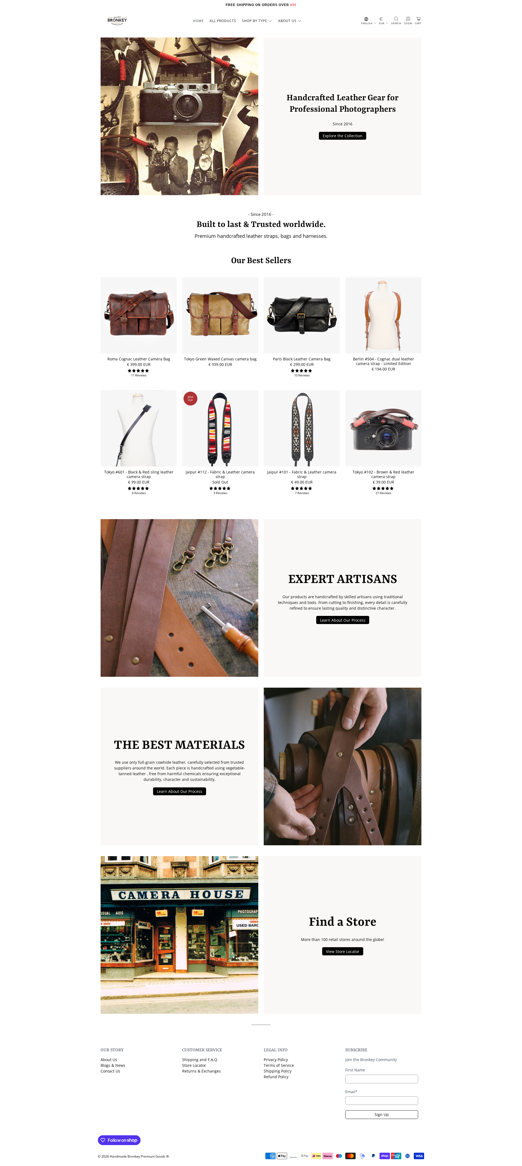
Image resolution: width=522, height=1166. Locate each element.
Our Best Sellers (261, 261)
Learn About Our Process (342, 620)
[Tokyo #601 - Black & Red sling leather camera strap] (139, 428)
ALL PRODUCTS (223, 20)
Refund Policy (276, 1076)
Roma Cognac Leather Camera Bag (138, 358)
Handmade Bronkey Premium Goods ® (139, 1156)
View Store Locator (342, 951)
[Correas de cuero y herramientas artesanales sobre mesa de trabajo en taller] (179, 598)
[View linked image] (179, 116)
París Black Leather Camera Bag (302, 358)
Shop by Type (254, 20)
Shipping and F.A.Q (199, 1059)
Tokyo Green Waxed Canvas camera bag (220, 358)
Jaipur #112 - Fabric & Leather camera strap (220, 474)
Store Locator (194, 1065)
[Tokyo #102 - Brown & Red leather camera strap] (383, 428)
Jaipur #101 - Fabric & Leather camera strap (301, 474)
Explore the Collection (342, 135)
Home (198, 20)
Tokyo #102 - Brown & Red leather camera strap (383, 474)
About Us (109, 1059)
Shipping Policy (277, 1071)
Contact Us (110, 1071)
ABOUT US (287, 20)
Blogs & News (113, 1065)
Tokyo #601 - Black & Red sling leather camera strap (138, 474)
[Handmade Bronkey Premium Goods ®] (117, 21)
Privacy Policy (276, 1059)
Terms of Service (279, 1065)
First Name (355, 1070)
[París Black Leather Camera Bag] (302, 315)
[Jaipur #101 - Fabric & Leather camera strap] (302, 428)
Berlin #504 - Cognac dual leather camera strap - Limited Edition (383, 361)
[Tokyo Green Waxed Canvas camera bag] (220, 315)
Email (351, 1091)
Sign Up (382, 1114)
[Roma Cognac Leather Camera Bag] (139, 315)
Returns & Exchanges (201, 1071)
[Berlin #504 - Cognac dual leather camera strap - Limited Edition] (383, 315)
